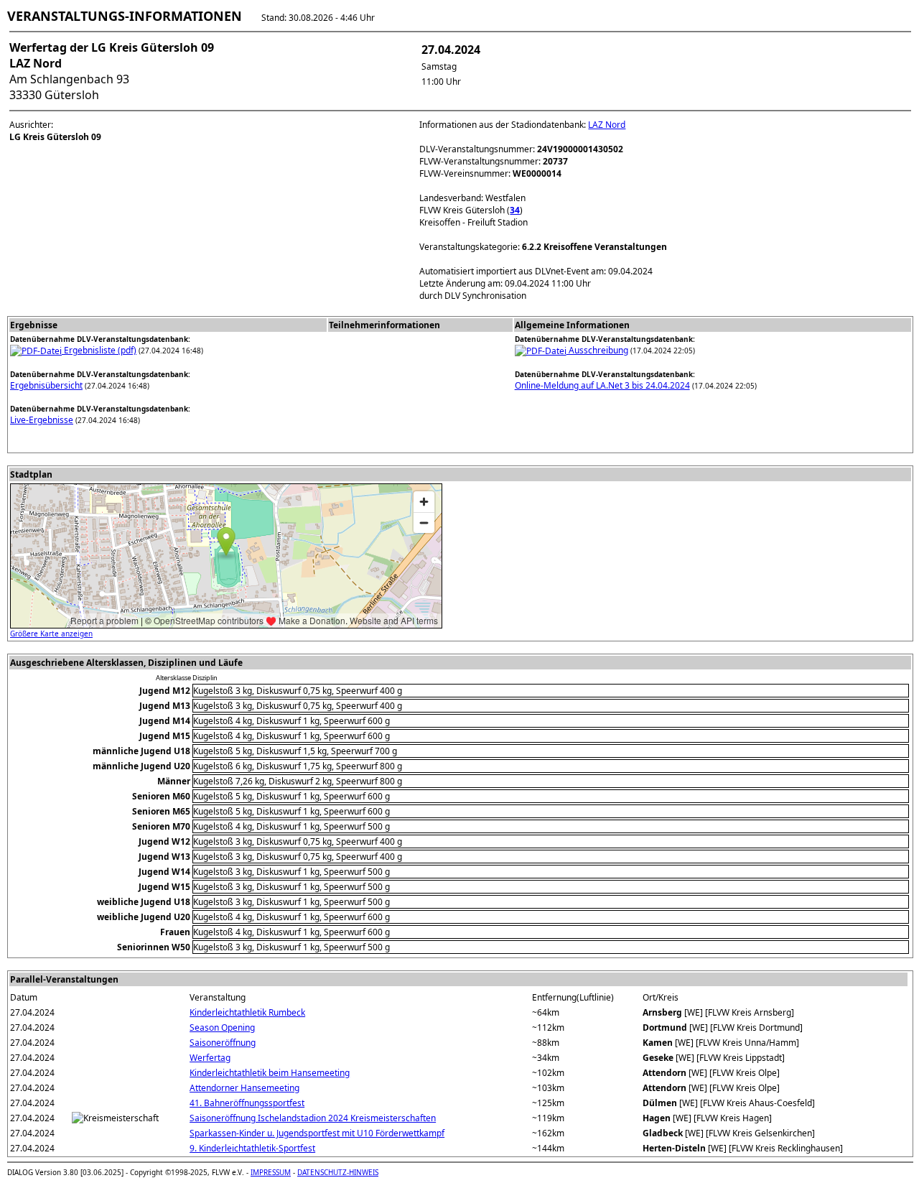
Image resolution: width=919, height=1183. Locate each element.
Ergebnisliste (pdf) (99, 350)
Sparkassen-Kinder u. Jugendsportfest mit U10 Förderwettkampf (317, 1133)
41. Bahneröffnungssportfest (247, 1103)
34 (515, 210)
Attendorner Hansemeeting (244, 1088)
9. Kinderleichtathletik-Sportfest (252, 1148)
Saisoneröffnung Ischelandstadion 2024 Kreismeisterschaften (313, 1118)
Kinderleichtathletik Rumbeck (247, 1012)
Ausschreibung (597, 350)
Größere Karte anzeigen (51, 633)
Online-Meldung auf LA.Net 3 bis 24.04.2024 (602, 385)
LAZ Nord (606, 125)
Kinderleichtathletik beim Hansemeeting (270, 1073)
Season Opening (222, 1027)
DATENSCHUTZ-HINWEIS (337, 1172)
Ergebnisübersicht (46, 385)
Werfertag (210, 1058)
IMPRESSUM (271, 1172)
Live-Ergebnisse (41, 420)
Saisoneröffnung (223, 1042)
